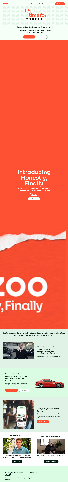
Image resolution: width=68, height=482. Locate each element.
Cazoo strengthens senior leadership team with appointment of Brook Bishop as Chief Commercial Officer (17, 457)
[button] (18, 350)
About (27, 3)
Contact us (50, 3)
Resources (33, 3)
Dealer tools (42, 3)
